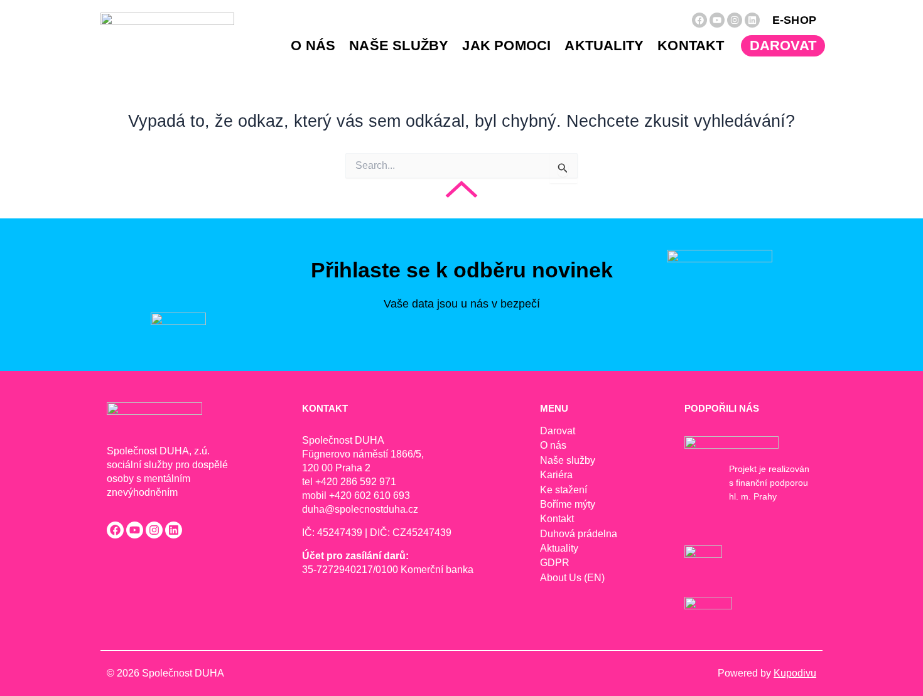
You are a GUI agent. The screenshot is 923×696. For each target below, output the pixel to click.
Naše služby (398, 45)
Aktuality (604, 45)
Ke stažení (563, 490)
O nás (313, 45)
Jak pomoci (506, 45)
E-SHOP (794, 20)
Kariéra (556, 474)
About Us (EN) (572, 577)
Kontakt (690, 45)
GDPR (554, 562)
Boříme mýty (567, 504)
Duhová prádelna (578, 533)
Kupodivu (795, 673)
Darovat (783, 45)
